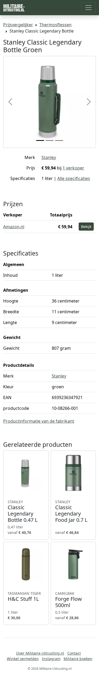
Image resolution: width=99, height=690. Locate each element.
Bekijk (86, 226)
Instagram (51, 658)
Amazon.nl (13, 227)
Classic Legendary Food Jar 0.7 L (71, 511)
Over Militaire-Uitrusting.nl (40, 653)
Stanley (48, 157)
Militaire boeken (78, 658)
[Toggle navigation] (88, 7)
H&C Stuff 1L (24, 596)
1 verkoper (73, 168)
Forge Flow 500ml (68, 600)
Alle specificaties (73, 178)
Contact (74, 653)
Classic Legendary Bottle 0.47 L (22, 511)
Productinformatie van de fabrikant (38, 421)
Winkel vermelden (23, 658)
